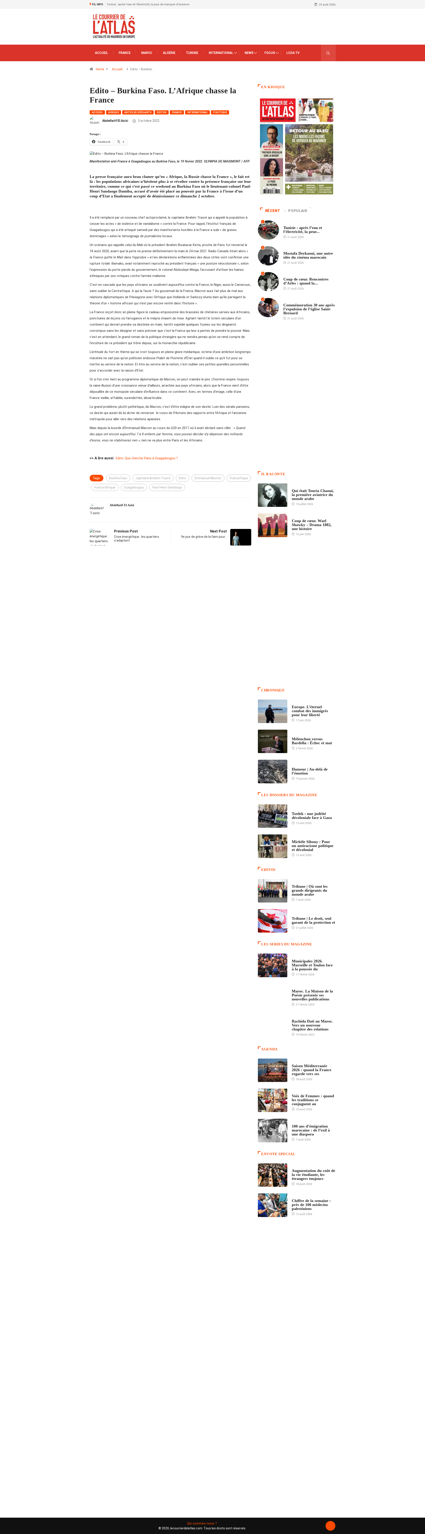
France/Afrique (105, 487)
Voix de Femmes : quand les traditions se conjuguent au (313, 1100)
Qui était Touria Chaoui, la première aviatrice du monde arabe (313, 494)
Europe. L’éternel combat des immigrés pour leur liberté (310, 711)
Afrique (113, 112)
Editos (161, 112)
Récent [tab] (272, 211)
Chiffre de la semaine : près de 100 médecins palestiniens (311, 1204)
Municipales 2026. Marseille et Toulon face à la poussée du (312, 965)
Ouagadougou (134, 487)
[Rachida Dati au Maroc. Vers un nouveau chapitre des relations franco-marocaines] (272, 1025)
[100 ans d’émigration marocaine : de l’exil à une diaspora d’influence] (272, 1130)
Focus (270, 53)
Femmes (297, 837)
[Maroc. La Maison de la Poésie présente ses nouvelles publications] (272, 995)
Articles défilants (137, 112)
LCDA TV (292, 53)
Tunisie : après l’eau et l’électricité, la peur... (302, 229)
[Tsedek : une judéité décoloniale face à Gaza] (272, 816)
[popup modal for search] (328, 53)
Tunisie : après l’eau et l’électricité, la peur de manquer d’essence (148, 4)
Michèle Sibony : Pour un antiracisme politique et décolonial (312, 846)
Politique (220, 112)
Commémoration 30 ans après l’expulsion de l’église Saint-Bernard (309, 309)
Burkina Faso (118, 478)
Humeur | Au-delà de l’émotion (310, 771)
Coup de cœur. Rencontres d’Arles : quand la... (305, 281)
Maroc (146, 53)
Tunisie (192, 53)
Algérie (169, 53)
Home (100, 69)
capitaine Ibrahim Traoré (153, 478)
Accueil (101, 53)
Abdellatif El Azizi (115, 120)
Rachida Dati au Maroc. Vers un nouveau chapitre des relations (312, 1025)
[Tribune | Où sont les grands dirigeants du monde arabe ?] (272, 890)
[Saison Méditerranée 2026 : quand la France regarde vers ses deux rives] (272, 1070)
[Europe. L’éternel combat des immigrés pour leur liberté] (272, 711)
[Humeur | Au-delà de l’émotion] (272, 771)
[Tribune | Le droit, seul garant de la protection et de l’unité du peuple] (272, 921)
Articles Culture (304, 486)
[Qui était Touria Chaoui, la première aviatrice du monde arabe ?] (272, 495)
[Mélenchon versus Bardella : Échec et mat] (272, 741)
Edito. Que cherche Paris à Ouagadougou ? (147, 458)
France (125, 53)
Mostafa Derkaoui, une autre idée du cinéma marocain (308, 255)
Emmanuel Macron (208, 478)
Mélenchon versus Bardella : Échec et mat (312, 741)
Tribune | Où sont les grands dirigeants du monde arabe (310, 890)
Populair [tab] (297, 211)
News (249, 53)
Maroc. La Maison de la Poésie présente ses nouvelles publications (312, 995)
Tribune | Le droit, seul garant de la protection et (313, 920)
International (221, 53)
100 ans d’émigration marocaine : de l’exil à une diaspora (311, 1130)
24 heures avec (302, 1016)
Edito (182, 478)
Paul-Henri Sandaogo (167, 487)
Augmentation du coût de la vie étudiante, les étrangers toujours (313, 1174)
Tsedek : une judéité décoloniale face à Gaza (312, 815)
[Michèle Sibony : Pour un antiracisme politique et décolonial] (272, 846)
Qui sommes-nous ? (202, 1523)
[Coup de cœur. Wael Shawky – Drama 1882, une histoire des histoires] (272, 525)
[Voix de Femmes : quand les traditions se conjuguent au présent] (272, 1100)
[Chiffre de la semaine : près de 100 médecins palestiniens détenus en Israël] (272, 1205)
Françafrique (239, 478)
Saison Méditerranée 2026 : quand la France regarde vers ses (311, 1070)
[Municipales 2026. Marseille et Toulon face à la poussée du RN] (272, 965)
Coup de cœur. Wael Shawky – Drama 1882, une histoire (312, 525)
